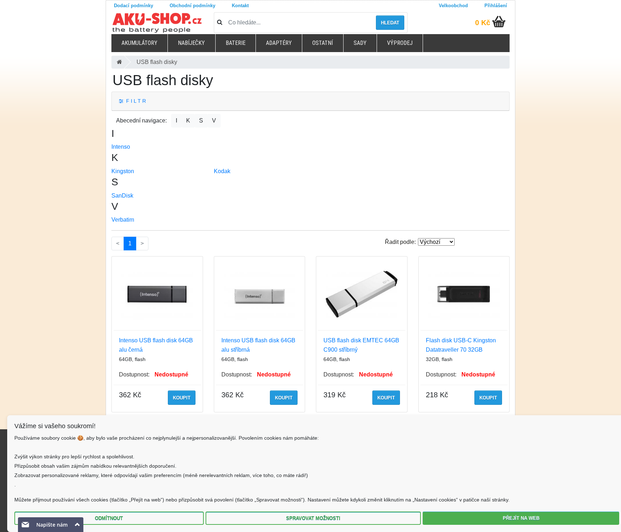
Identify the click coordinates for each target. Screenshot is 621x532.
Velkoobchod (453, 5)
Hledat (390, 23)
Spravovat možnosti (313, 518)
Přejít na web (521, 518)
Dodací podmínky (133, 5)
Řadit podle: (400, 242)
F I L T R (134, 101)
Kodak (222, 171)
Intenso (120, 147)
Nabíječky (191, 43)
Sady (360, 43)
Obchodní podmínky (192, 5)
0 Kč (482, 23)
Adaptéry (279, 43)
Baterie (235, 43)
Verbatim (122, 220)
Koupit (181, 398)
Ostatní (322, 43)
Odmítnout (109, 518)
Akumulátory (139, 43)
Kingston (122, 171)
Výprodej (400, 43)
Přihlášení (495, 5)
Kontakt (240, 5)
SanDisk (122, 196)
